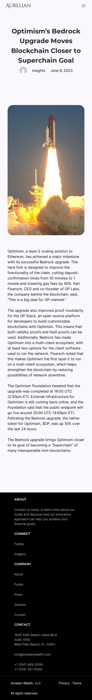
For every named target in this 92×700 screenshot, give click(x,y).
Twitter (19, 544)
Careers (20, 604)
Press (18, 594)
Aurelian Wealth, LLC (26, 683)
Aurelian (18, 5)
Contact (20, 615)
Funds (18, 584)
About (18, 574)
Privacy (64, 683)
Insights (20, 554)
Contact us (22, 509)
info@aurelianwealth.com (32, 654)
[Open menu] (83, 6)
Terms (76, 683)
